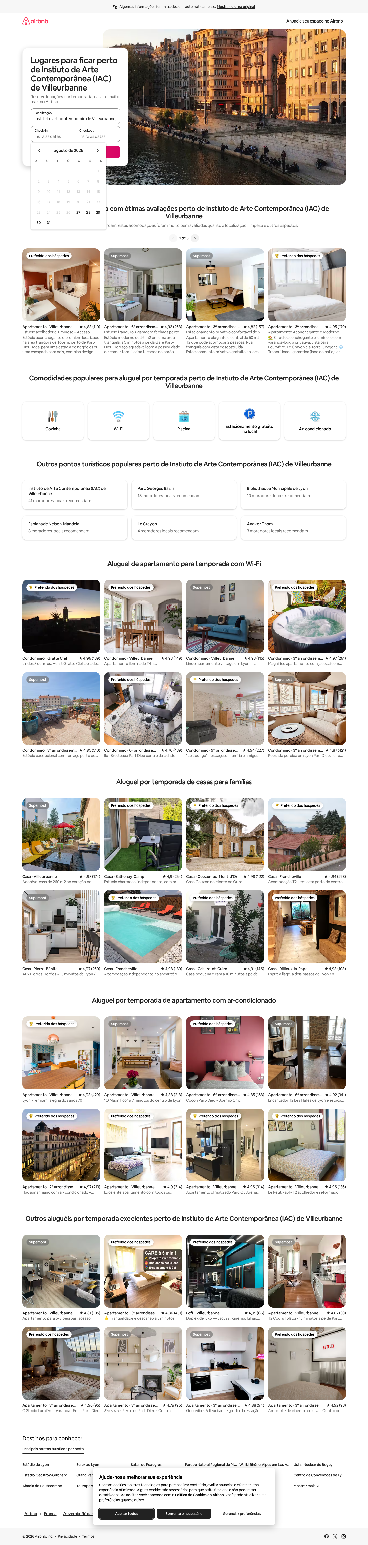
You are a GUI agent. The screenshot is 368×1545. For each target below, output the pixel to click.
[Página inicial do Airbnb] (35, 21)
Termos (88, 1536)
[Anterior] (173, 238)
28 (88, 212)
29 (98, 212)
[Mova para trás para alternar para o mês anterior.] (39, 150)
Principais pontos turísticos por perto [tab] (53, 1449)
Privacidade (67, 1536)
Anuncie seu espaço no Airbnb (314, 21)
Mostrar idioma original (236, 6)
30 (39, 222)
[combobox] (75, 119)
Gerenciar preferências (242, 1513)
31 (48, 222)
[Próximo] (195, 238)
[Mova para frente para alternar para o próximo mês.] (97, 150)
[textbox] (53, 136)
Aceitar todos (126, 1513)
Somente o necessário (184, 1513)
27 (78, 212)
